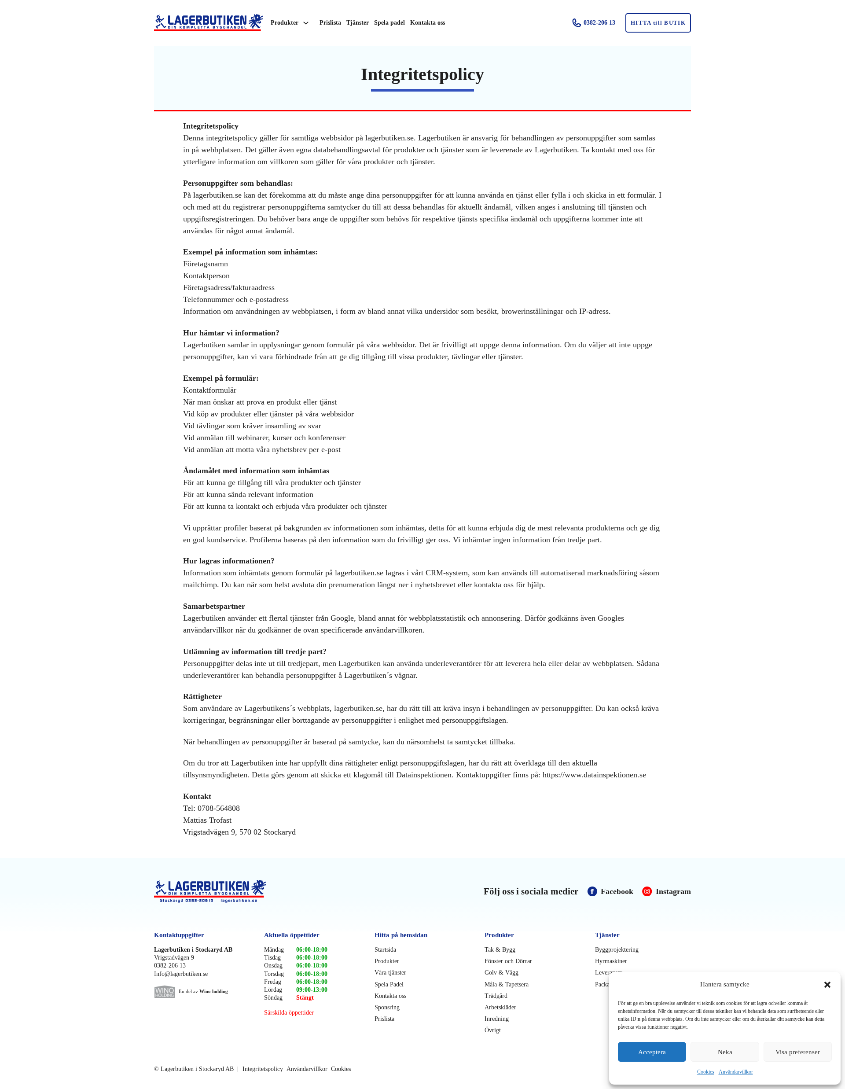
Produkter (284, 22)
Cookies (705, 1072)
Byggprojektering (617, 949)
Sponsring (387, 1007)
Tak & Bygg (500, 949)
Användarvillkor (736, 1072)
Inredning (497, 1018)
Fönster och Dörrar (508, 961)
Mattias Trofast (207, 820)
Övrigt (493, 1030)
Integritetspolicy (262, 1069)
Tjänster (357, 22)
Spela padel (389, 22)
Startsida (385, 949)
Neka (725, 1052)
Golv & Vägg (501, 972)
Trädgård (496, 996)
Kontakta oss (427, 22)
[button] (827, 984)
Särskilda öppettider (289, 1012)
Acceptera (652, 1052)
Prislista (330, 22)
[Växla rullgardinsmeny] (306, 23)
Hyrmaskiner (611, 961)
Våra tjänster (390, 972)
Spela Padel (389, 984)
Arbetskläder (500, 1007)
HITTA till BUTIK (658, 22)
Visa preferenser (797, 1052)
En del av (203, 991)
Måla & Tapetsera (507, 984)
